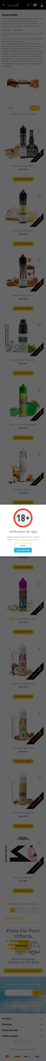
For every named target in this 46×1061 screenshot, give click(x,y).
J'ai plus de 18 (23, 550)
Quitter (23, 545)
